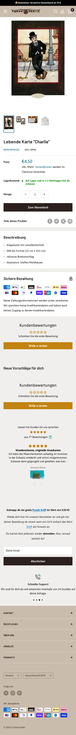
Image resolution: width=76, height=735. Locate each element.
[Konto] (62, 11)
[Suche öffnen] (55, 11)
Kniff (29, 526)
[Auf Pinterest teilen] (56, 221)
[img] (38, 432)
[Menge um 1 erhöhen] (44, 194)
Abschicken (38, 561)
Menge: (8, 194)
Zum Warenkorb (38, 207)
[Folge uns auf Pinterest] (19, 693)
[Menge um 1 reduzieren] (25, 194)
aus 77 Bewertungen (36, 436)
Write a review (38, 345)
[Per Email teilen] (70, 221)
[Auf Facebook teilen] (49, 221)
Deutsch (9, 675)
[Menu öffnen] (5, 11)
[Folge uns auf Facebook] (6, 693)
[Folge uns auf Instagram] (12, 693)
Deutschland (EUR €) (35, 675)
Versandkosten (43, 166)
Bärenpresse (12, 149)
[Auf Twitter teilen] (63, 221)
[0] (69, 11)
